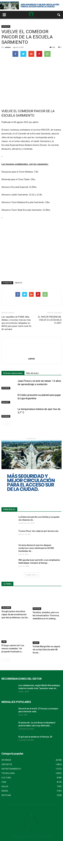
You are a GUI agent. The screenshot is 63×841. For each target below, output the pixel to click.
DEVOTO (18, 283)
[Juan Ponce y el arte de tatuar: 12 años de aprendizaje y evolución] (8, 384)
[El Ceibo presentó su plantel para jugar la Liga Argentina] (8, 398)
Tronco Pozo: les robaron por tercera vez (38, 531)
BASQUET (5, 402)
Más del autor (32, 373)
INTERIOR (5, 26)
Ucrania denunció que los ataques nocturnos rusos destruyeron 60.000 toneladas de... (36, 548)
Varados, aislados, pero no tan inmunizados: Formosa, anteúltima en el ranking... (46, 615)
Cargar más (30, 574)
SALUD (36, 643)
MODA (4, 790)
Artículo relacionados (13, 373)
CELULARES (6, 608)
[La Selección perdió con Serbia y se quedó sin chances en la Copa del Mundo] (8, 520)
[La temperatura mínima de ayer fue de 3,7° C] (8, 412)
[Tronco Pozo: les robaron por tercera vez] (8, 535)
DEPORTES (6, 764)
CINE (4, 642)
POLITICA (37, 609)
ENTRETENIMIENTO (11, 768)
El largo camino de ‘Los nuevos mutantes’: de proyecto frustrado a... (12, 648)
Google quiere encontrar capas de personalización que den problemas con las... (15, 614)
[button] (59, 15)
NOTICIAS (6, 795)
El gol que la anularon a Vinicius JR (35, 737)
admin (8, 47)
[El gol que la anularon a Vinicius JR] (8, 740)
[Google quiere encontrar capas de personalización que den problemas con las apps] (15, 599)
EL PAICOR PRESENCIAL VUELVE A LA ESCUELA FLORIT (50, 320)
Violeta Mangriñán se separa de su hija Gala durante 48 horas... (46, 649)
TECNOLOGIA (8, 773)
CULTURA (6, 777)
